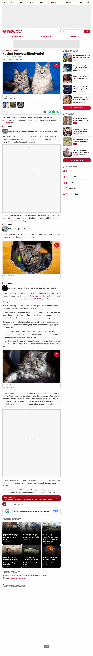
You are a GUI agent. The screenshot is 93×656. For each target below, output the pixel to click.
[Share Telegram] (58, 112)
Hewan (45, 575)
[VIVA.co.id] (13, 31)
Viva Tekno (21, 578)
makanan (37, 299)
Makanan (37, 575)
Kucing (17, 117)
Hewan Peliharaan (10, 578)
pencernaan (14, 221)
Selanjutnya (18, 504)
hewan (29, 117)
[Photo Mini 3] (20, 105)
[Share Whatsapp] (53, 112)
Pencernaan (28, 575)
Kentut (14, 575)
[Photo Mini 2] (13, 105)
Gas (20, 575)
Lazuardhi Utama (18, 59)
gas (21, 139)
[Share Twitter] (49, 112)
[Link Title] (67, 57)
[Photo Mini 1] (5, 105)
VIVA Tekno (7, 117)
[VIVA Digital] (17, 36)
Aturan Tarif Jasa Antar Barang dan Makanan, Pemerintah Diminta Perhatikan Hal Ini (33, 131)
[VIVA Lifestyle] (46, 36)
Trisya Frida (9, 59)
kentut (9, 123)
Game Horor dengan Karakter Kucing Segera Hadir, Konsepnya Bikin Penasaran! (32, 288)
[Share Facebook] (45, 112)
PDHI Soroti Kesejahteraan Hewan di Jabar (21, 229)
